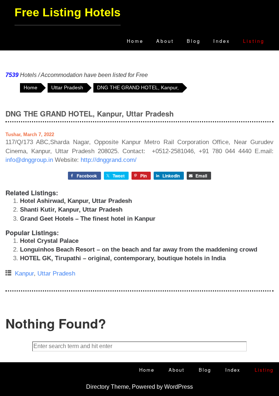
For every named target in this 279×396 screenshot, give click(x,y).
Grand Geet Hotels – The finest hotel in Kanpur (87, 218)
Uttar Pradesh (56, 273)
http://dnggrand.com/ (109, 159)
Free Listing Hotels (68, 12)
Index (221, 40)
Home (135, 40)
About (165, 40)
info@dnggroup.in (29, 159)
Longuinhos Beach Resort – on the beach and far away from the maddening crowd (138, 249)
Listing (253, 40)
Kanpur (24, 273)
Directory (97, 387)
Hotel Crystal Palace (49, 240)
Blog (194, 40)
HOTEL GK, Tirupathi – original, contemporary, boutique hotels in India (123, 258)
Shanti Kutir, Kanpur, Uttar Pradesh (71, 209)
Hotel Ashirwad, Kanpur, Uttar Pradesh (76, 200)
